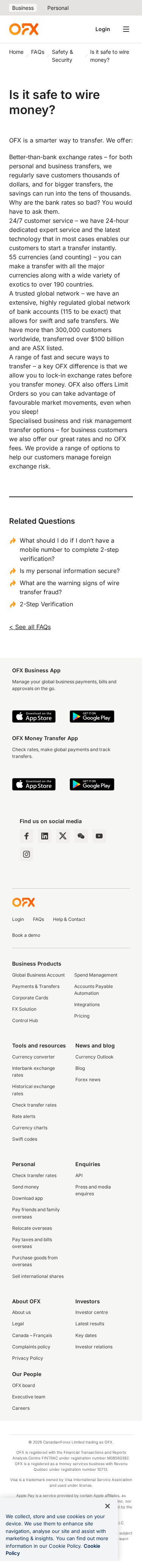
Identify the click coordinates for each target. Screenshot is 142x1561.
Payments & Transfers (35, 986)
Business (23, 8)
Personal (58, 8)
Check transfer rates (34, 1105)
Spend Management (95, 975)
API (79, 1175)
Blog (80, 1068)
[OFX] (23, 29)
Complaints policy (31, 1347)
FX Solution (24, 1009)
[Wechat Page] (81, 836)
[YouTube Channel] (99, 836)
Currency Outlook (94, 1057)
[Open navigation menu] (126, 29)
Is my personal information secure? (70, 571)
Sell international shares (38, 1276)
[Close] (107, 1506)
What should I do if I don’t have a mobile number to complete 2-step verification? (69, 549)
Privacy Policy (27, 1358)
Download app (27, 1198)
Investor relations (93, 1347)
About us (21, 1312)
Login (102, 29)
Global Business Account (38, 975)
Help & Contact (69, 919)
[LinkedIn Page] (44, 836)
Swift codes (24, 1139)
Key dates (86, 1335)
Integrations (87, 1004)
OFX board (23, 1385)
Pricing (81, 1016)
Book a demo (26, 935)
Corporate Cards (30, 997)
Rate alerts (23, 1116)
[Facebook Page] (26, 836)
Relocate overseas (32, 1228)
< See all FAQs (30, 627)
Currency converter (33, 1057)
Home (16, 52)
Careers (21, 1408)
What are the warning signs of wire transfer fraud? (69, 587)
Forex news (87, 1079)
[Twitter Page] (63, 836)
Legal (18, 1323)
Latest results (89, 1323)
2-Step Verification (46, 604)
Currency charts (29, 1127)
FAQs (37, 52)
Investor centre (91, 1312)
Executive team (28, 1397)
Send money (25, 1187)
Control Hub (25, 1020)
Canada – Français (32, 1335)
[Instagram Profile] (26, 854)
